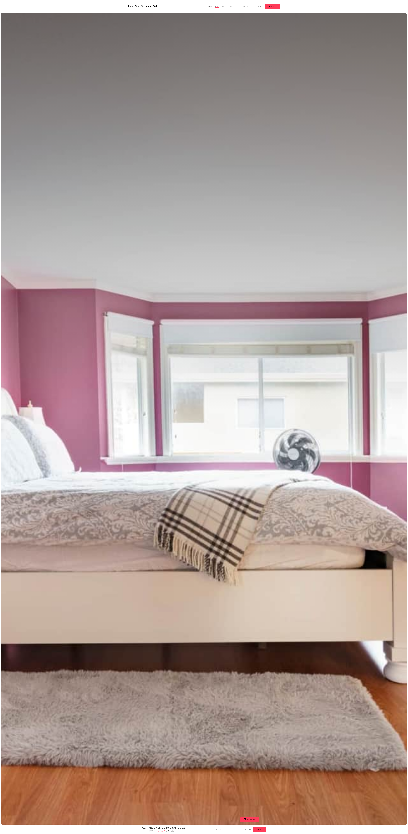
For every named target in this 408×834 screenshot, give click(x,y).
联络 (259, 6)
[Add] (249, 829)
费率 (237, 6)
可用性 (245, 6)
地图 (224, 6)
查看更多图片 (251, 820)
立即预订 (272, 6)
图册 (230, 6)
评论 (252, 6)
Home (210, 6)
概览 (217, 6)
